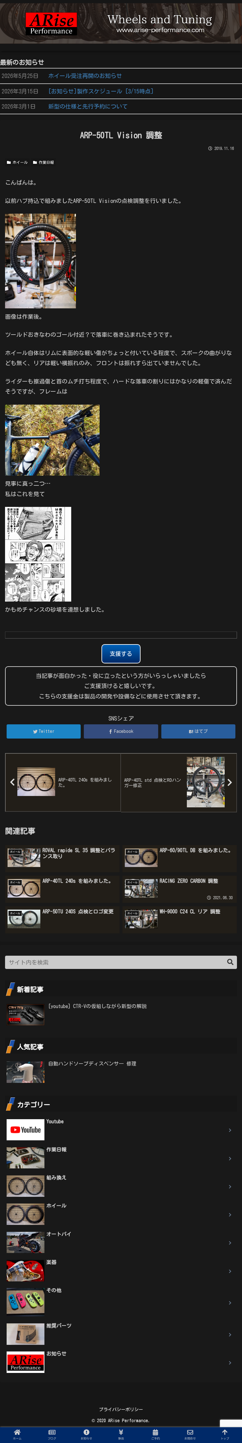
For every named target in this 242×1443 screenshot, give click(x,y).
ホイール (19, 162)
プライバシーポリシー (121, 1409)
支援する (121, 653)
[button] (230, 962)
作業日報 (45, 162)
